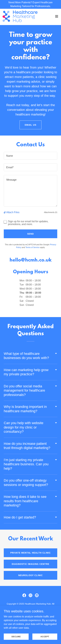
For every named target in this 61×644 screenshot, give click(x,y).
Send (30, 234)
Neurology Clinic (30, 575)
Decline (16, 636)
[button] (56, 16)
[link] (20, 16)
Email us (30, 125)
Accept (45, 636)
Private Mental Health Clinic (30, 553)
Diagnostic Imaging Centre (30, 564)
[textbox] (30, 156)
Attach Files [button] (12, 212)
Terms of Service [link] (32, 247)
